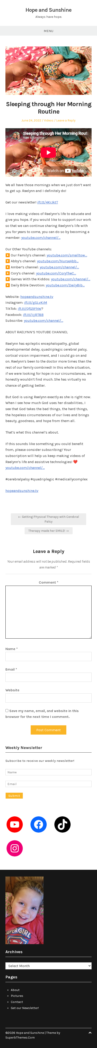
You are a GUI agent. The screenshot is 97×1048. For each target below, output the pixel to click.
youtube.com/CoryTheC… (56, 273)
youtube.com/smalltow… (67, 255)
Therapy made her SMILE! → (48, 531)
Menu (48, 31)
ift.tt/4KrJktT (47, 202)
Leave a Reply (66, 120)
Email (11, 669)
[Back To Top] (90, 1032)
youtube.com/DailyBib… (65, 285)
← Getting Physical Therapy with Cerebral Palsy (48, 519)
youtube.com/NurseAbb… (58, 261)
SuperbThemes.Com (20, 1037)
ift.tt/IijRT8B (33, 315)
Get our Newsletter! (25, 1008)
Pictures (17, 996)
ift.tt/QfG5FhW (29, 308)
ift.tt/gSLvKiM (35, 302)
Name (11, 649)
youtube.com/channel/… (40, 237)
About (15, 990)
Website (12, 690)
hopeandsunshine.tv (36, 297)
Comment (48, 582)
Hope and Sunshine (48, 10)
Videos (48, 120)
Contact (17, 1002)
